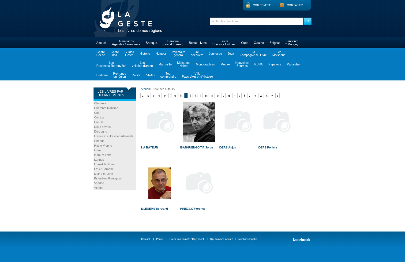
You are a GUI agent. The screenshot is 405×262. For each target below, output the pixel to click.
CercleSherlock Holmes (224, 42)
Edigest (275, 43)
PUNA (258, 64)
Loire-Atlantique (104, 164)
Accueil (101, 43)
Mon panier (295, 5)
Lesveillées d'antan (142, 64)
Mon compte (262, 5)
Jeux (231, 53)
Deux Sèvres (102, 127)
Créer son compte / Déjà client (186, 239)
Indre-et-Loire (103, 155)
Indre (97, 150)
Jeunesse (215, 53)
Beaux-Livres (198, 43)
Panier (159, 239)
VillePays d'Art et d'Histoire (197, 75)
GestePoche (100, 53)
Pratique (102, 75)
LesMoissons (278, 53)
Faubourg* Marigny (291, 42)
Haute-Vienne (103, 145)
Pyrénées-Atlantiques (108, 178)
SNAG (150, 75)
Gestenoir (115, 53)
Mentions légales (247, 239)
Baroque (151, 43)
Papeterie (274, 64)
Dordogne (100, 131)
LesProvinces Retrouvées (111, 64)
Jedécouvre (197, 53)
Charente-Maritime (106, 108)
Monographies (205, 64)
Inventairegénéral (178, 53)
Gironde (99, 141)
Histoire (145, 53)
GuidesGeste (129, 53)
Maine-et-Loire (103, 173)
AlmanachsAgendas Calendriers (126, 42)
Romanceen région (119, 75)
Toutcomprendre (168, 75)
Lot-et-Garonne (104, 169)
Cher (97, 112)
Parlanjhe (293, 64)
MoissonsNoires (183, 64)
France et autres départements (113, 136)
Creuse (99, 122)
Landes (99, 159)
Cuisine (259, 43)
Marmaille (165, 64)
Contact (145, 239)
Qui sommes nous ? (221, 239)
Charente (100, 103)
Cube (244, 43)
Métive (225, 64)
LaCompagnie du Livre (253, 53)
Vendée (99, 183)
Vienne (98, 188)
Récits (136, 75)
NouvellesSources (242, 64)
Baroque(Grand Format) (173, 42)
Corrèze (99, 117)
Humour (161, 53)
